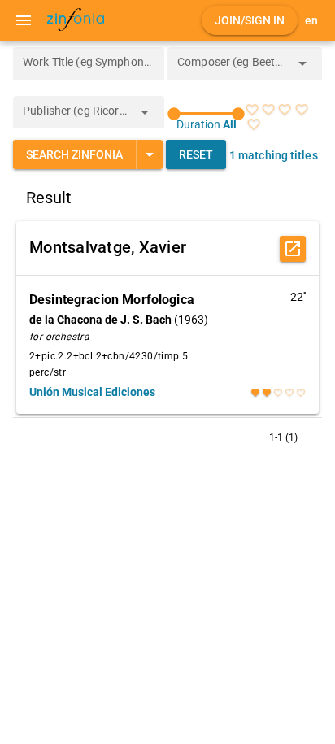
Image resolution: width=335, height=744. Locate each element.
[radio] (252, 109)
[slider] (206, 113)
